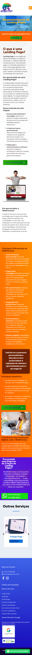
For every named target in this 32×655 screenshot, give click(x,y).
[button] (30, 7)
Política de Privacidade (10, 585)
